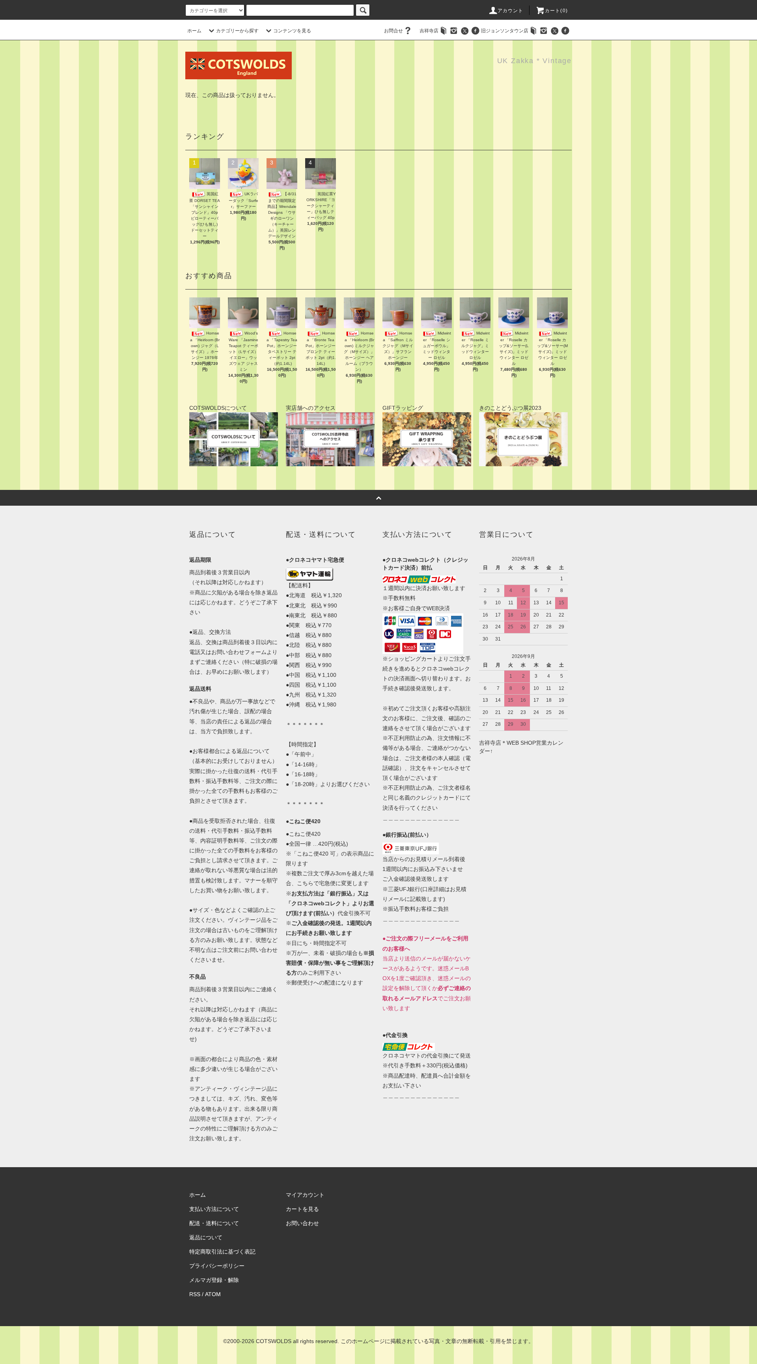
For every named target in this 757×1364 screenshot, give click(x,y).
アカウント (511, 10)
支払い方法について (214, 1209)
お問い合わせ (302, 1223)
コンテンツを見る (292, 31)
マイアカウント (305, 1195)
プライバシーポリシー (216, 1266)
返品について (205, 1237)
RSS (194, 1294)
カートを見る (302, 1209)
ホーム (194, 31)
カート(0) (556, 10)
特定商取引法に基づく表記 (222, 1251)
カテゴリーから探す (237, 31)
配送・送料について (214, 1223)
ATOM (213, 1294)
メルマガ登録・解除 (214, 1280)
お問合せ (393, 31)
